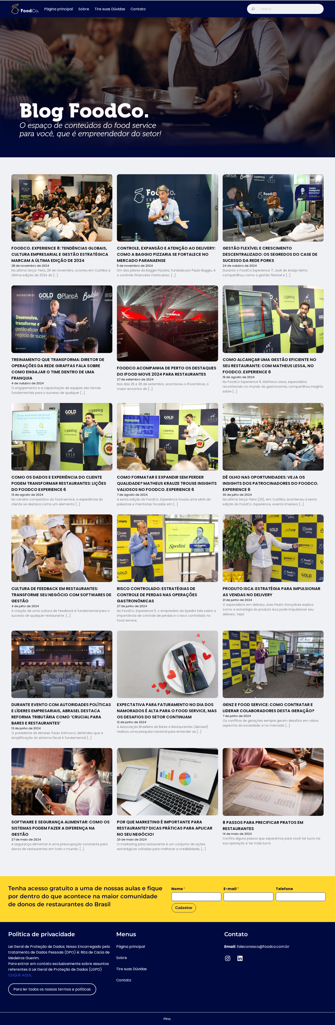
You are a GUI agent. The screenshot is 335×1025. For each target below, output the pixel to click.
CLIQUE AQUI (19, 975)
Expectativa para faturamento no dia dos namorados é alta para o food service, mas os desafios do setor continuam (167, 711)
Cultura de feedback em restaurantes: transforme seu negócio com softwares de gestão (61, 595)
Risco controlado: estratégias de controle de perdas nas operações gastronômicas (157, 595)
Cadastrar (183, 908)
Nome (178, 889)
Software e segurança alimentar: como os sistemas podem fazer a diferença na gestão (60, 828)
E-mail (231, 889)
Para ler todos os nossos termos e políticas (52, 989)
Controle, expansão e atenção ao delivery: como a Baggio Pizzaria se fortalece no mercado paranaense (166, 254)
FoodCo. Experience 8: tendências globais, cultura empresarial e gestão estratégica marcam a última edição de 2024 (59, 254)
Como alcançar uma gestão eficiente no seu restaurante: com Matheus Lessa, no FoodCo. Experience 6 (269, 366)
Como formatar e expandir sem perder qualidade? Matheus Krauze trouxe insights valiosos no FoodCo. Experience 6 (167, 483)
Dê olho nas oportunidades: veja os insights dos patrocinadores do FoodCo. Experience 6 (270, 483)
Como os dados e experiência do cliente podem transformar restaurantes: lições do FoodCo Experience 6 (58, 483)
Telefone (284, 889)
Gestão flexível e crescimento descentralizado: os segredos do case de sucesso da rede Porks (270, 254)
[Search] (253, 9)
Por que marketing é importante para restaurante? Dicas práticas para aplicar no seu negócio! (164, 828)
